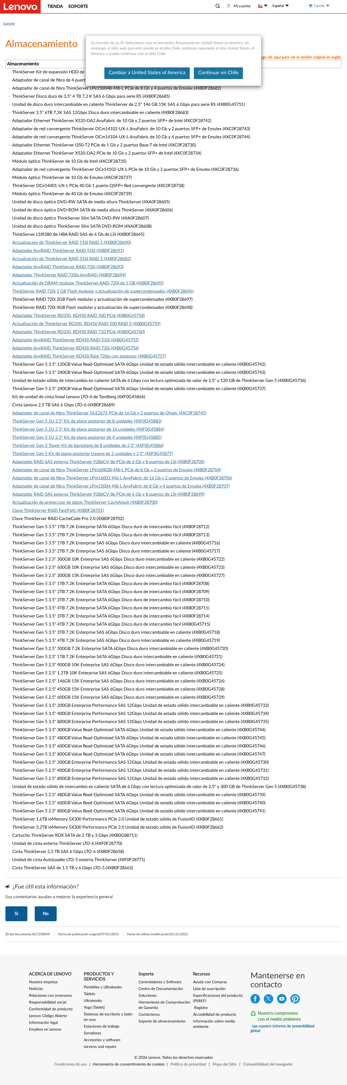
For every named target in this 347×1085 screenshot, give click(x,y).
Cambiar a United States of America (147, 72)
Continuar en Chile (218, 72)
